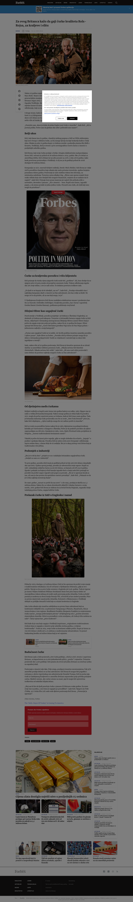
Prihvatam (72, 118)
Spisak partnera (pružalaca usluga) (52, 113)
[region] (67, 106)
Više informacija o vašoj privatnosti (64, 105)
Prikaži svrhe (61, 118)
